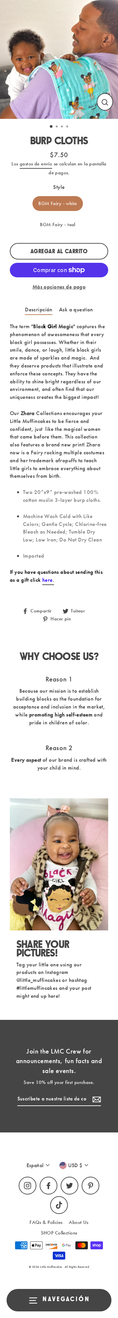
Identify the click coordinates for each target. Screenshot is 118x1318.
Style (59, 187)
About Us (78, 1222)
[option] (59, 59)
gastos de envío (36, 163)
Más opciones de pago (59, 286)
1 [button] (51, 126)
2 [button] (57, 127)
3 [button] (62, 127)
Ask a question (76, 309)
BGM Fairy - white (57, 203)
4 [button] (67, 127)
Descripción (38, 309)
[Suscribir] (95, 1099)
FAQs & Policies (46, 1222)
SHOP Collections (59, 1233)
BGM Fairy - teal (57, 224)
